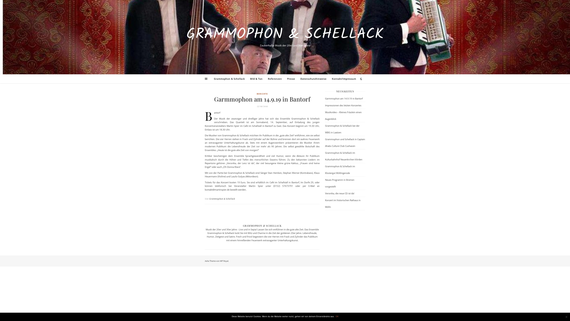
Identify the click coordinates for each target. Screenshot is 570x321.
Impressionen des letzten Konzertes (343, 105)
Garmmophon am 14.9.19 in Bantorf (344, 98)
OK (337, 316)
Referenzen (275, 78)
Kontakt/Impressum (344, 78)
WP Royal (224, 261)
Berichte (262, 94)
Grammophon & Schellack (285, 34)
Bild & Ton (256, 78)
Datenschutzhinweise (313, 78)
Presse (291, 78)
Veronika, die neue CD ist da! (339, 193)
